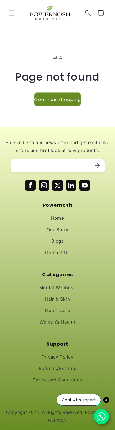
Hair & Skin (57, 299)
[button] (11, 12)
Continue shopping (57, 99)
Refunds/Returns (58, 368)
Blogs (57, 241)
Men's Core (57, 310)
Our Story (57, 229)
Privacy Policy (57, 357)
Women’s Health (57, 322)
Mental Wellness (57, 287)
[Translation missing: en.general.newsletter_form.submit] (97, 165)
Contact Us (57, 252)
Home (57, 218)
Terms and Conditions (57, 380)
